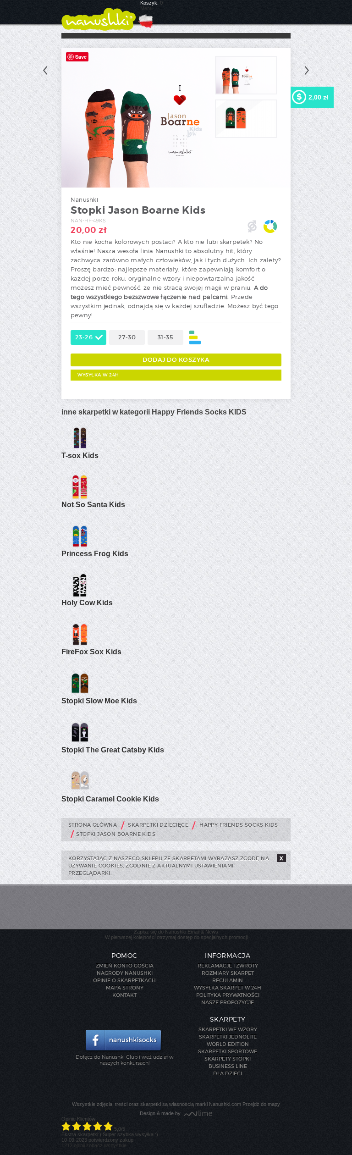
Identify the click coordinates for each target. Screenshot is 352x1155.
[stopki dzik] (246, 92)
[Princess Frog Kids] (79, 547)
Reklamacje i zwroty (228, 965)
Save (81, 56)
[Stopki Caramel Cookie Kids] (79, 792)
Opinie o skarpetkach (124, 980)
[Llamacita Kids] (45, 70)
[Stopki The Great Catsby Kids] (79, 743)
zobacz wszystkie (106, 1145)
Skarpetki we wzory (227, 1029)
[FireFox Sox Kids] (79, 645)
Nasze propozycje (227, 1002)
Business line (228, 1066)
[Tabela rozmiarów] (195, 337)
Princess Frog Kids (94, 554)
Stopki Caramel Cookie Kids (110, 799)
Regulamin (227, 980)
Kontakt (124, 995)
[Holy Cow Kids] (79, 596)
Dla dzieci (227, 1073)
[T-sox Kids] (79, 449)
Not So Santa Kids (93, 504)
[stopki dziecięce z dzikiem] (246, 136)
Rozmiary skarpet (228, 973)
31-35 (166, 337)
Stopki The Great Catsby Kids (112, 750)
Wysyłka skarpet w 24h (227, 987)
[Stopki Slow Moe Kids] (79, 694)
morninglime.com (198, 1114)
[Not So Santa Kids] (79, 498)
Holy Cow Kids (87, 603)
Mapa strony (124, 987)
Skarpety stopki (227, 1059)
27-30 (127, 337)
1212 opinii (73, 1145)
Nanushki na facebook (124, 1041)
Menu (146, 8)
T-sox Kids (80, 455)
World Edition (228, 1044)
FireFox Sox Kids (91, 652)
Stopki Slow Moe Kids (99, 701)
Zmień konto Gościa (125, 965)
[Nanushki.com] (98, 15)
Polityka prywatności (227, 995)
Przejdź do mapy (261, 1104)
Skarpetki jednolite (228, 1036)
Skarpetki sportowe (227, 1051)
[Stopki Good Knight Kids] (307, 70)
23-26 (84, 337)
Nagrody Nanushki (125, 973)
